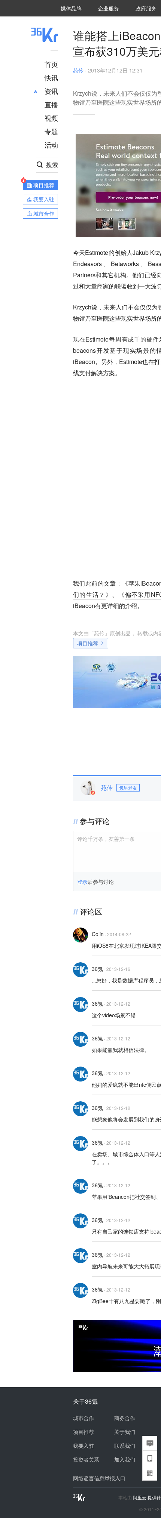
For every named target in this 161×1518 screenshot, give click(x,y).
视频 (51, 118)
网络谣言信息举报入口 (99, 1478)
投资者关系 (86, 1459)
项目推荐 (87, 643)
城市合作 (83, 1418)
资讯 (51, 91)
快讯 (51, 77)
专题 (51, 131)
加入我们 (124, 1459)
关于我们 (124, 1431)
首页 (51, 64)
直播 (51, 104)
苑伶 (78, 70)
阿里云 (140, 1497)
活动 (51, 144)
